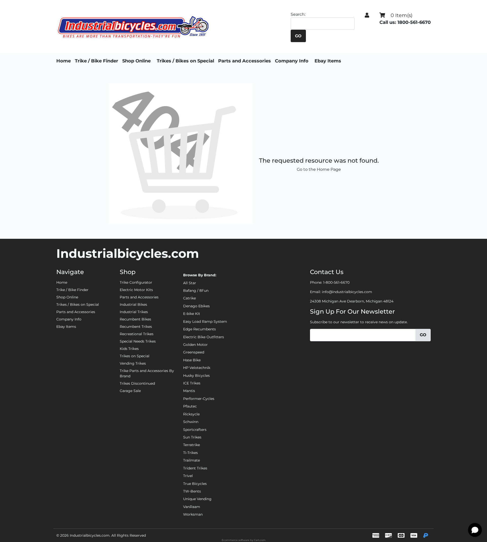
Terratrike (191, 445)
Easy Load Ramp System (205, 321)
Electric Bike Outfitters (203, 337)
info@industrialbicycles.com (347, 292)
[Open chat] (475, 530)
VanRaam (191, 506)
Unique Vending (197, 499)
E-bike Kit (191, 313)
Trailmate (191, 460)
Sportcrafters (194, 429)
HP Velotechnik (196, 367)
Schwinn (190, 421)
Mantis (189, 390)
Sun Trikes (192, 437)
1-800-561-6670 (336, 282)
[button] (367, 15)
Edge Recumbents (199, 329)
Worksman (193, 514)
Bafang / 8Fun (195, 290)
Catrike (189, 298)
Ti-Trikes (190, 452)
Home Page (329, 169)
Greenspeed (193, 352)
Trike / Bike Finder (96, 61)
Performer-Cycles (198, 398)
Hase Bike (192, 360)
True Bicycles (195, 483)
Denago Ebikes (196, 306)
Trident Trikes (195, 468)
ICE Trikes (191, 383)
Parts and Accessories (244, 61)
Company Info (291, 61)
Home (63, 61)
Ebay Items (328, 61)
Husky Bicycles (196, 375)
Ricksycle (191, 414)
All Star (189, 283)
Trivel (188, 475)
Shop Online (136, 61)
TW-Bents (192, 491)
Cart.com (260, 540)
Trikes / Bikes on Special (185, 61)
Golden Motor (195, 344)
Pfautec (190, 406)
